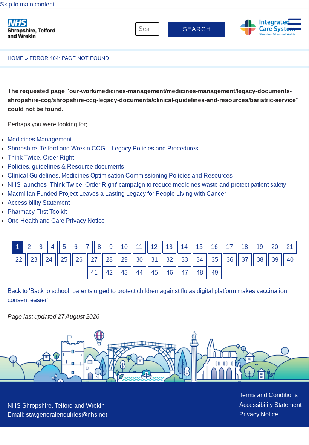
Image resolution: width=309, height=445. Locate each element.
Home (15, 58)
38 (260, 259)
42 (109, 272)
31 (154, 259)
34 (199, 259)
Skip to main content (27, 4)
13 (169, 247)
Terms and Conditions (268, 395)
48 (199, 272)
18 (244, 247)
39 (275, 259)
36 (229, 259)
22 (18, 259)
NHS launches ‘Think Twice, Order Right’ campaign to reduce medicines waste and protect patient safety (147, 184)
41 (94, 272)
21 (289, 247)
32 (169, 259)
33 (184, 259)
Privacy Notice (258, 414)
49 (214, 272)
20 (274, 247)
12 (154, 247)
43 (124, 272)
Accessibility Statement (39, 202)
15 (199, 247)
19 (259, 247)
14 (184, 247)
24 (49, 259)
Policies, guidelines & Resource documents (66, 166)
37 (245, 259)
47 (184, 272)
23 (34, 259)
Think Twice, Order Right (41, 157)
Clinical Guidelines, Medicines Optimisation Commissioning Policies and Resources (120, 175)
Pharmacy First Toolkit (37, 212)
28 (109, 259)
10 (124, 247)
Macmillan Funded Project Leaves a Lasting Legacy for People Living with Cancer (117, 193)
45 (154, 272)
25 (64, 259)
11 (139, 247)
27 (94, 259)
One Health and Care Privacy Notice (56, 221)
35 (214, 259)
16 (214, 247)
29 (124, 259)
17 (229, 247)
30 (139, 259)
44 (139, 272)
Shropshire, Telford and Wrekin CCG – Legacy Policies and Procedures (103, 148)
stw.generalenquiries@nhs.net (66, 414)
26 (79, 259)
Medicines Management (40, 139)
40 (290, 259)
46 (169, 272)
